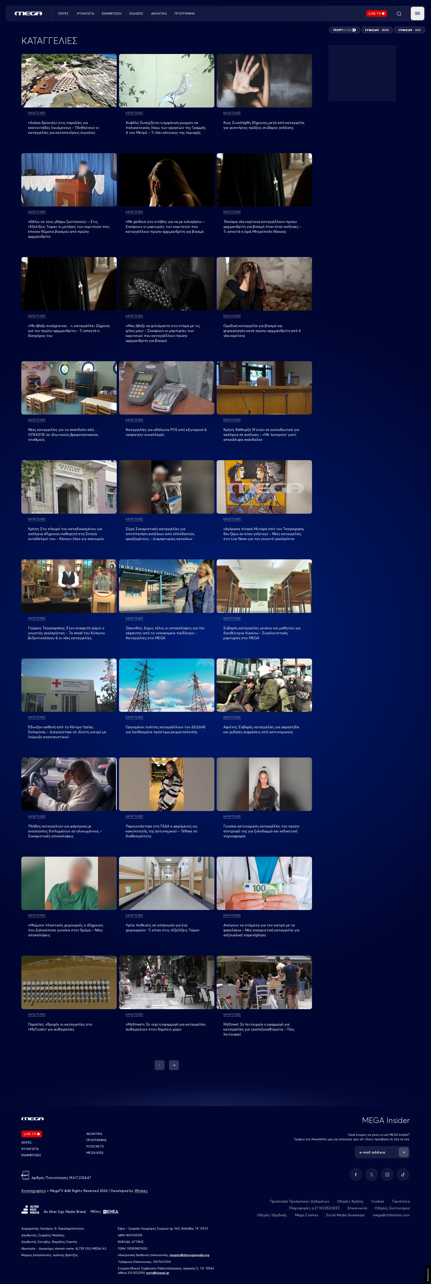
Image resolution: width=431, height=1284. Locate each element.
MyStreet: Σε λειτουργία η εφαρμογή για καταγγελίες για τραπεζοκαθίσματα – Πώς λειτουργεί (258, 1029)
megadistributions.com (391, 1215)
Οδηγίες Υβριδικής (272, 1215)
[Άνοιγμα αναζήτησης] (399, 13)
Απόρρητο (427, 1274)
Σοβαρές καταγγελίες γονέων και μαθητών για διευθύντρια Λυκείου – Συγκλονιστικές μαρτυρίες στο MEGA (262, 633)
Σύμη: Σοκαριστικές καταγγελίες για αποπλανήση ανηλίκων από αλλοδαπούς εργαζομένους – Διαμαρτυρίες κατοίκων (160, 534)
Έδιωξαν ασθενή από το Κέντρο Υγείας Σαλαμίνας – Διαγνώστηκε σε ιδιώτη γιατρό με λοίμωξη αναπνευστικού (67, 732)
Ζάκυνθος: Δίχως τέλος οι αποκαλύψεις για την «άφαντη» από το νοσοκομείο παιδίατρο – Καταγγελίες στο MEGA (165, 633)
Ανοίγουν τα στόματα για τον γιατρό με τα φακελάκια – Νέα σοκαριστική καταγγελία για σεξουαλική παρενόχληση (261, 930)
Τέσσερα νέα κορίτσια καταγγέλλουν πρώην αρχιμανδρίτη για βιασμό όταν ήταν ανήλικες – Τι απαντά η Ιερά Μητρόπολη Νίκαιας (262, 226)
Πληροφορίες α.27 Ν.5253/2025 (314, 1208)
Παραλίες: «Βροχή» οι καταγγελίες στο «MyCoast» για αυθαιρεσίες (60, 1026)
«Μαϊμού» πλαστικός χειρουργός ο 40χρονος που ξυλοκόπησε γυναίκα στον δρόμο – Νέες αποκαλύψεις (65, 930)
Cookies (377, 1201)
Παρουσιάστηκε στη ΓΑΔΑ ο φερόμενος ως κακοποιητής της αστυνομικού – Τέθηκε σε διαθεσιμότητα (161, 831)
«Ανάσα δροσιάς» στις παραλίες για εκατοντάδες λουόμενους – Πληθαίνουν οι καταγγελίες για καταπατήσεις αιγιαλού (63, 127)
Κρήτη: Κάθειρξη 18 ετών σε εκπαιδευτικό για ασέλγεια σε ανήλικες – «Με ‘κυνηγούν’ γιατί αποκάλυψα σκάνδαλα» (261, 434)
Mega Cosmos (306, 1215)
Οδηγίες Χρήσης (350, 1201)
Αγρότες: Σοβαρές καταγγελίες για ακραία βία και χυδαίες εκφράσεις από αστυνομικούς (261, 729)
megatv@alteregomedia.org (189, 1255)
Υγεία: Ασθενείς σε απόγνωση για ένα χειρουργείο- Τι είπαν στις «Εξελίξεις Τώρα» (163, 927)
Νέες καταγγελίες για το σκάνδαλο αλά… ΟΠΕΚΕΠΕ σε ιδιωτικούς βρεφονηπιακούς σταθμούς (63, 434)
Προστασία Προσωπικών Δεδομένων (299, 1201)
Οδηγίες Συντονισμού (392, 1208)
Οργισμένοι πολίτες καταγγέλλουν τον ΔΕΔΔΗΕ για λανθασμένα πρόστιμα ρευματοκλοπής (166, 729)
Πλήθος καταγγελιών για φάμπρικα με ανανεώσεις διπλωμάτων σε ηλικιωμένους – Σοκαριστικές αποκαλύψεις (65, 831)
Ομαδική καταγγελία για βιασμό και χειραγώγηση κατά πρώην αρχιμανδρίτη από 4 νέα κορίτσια (262, 330)
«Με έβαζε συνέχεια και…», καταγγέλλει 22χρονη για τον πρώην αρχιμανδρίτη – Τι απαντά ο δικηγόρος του (69, 330)
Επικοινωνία (357, 1208)
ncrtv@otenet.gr (157, 1273)
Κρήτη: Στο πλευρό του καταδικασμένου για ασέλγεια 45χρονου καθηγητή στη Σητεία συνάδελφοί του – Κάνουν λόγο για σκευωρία (66, 534)
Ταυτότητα (401, 1201)
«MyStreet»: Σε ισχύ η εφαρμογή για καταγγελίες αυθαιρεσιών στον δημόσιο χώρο (166, 1026)
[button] (417, 13)
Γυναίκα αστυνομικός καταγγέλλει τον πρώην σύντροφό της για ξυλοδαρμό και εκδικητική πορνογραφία (261, 831)
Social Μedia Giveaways (345, 1215)
